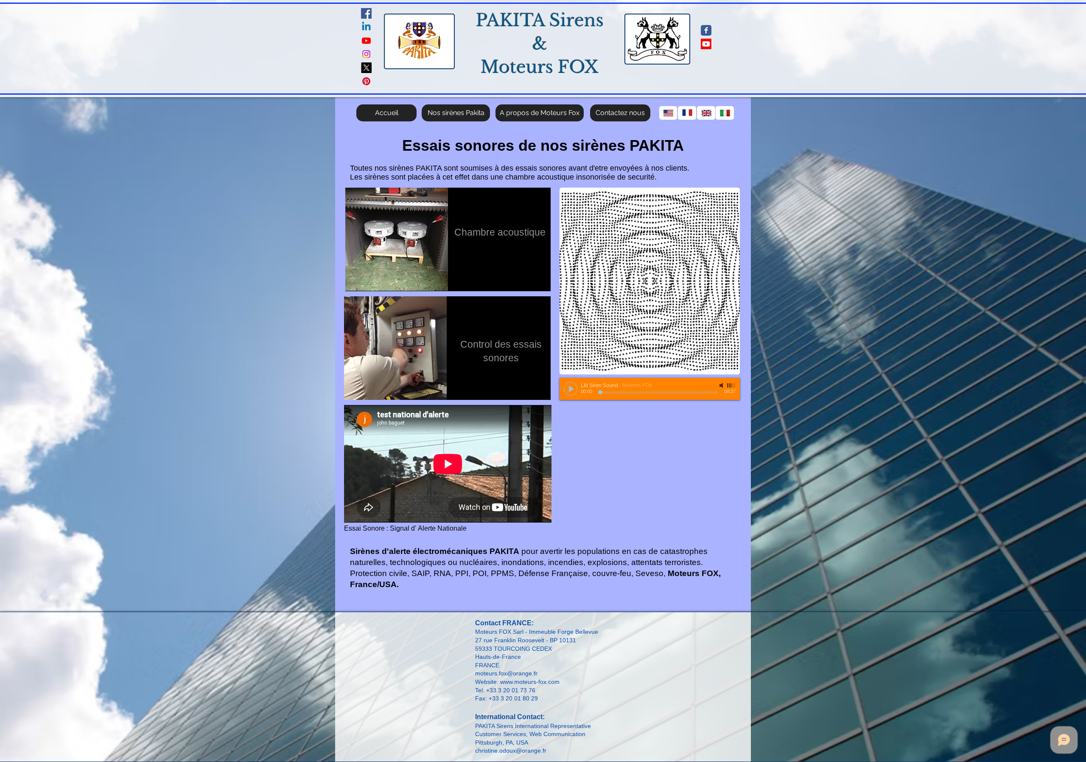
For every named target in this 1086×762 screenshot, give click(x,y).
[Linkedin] (366, 27)
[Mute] (722, 385)
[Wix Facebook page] (706, 30)
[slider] (731, 385)
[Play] (570, 389)
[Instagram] (366, 54)
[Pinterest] (366, 81)
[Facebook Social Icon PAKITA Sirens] (366, 13)
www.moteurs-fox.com (530, 681)
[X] (366, 67)
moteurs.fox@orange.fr (506, 673)
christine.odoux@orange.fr (510, 750)
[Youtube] (366, 40)
